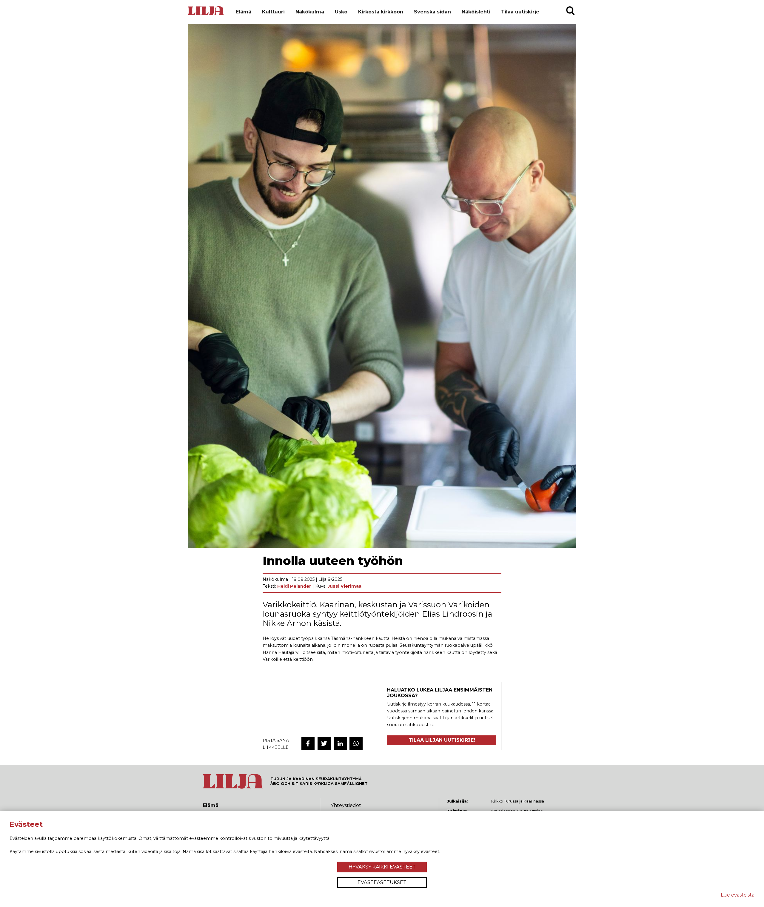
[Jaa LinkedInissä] (340, 743)
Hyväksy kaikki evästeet (382, 867)
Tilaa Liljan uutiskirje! (442, 740)
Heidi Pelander (294, 586)
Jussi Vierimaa (344, 586)
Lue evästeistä (737, 895)
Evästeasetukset (382, 882)
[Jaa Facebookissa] (308, 743)
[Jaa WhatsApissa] (356, 743)
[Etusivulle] (206, 14)
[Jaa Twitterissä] (324, 743)
